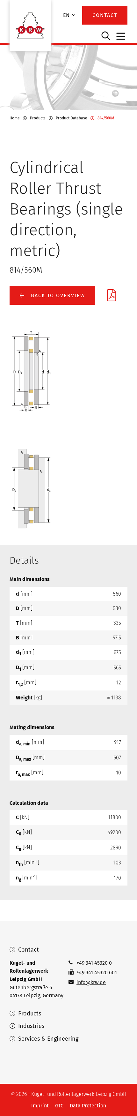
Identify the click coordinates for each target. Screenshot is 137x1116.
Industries (30, 1025)
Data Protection (88, 1106)
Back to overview (57, 295)
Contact (28, 949)
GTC (59, 1106)
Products (29, 1013)
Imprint (40, 1106)
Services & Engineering (47, 1038)
